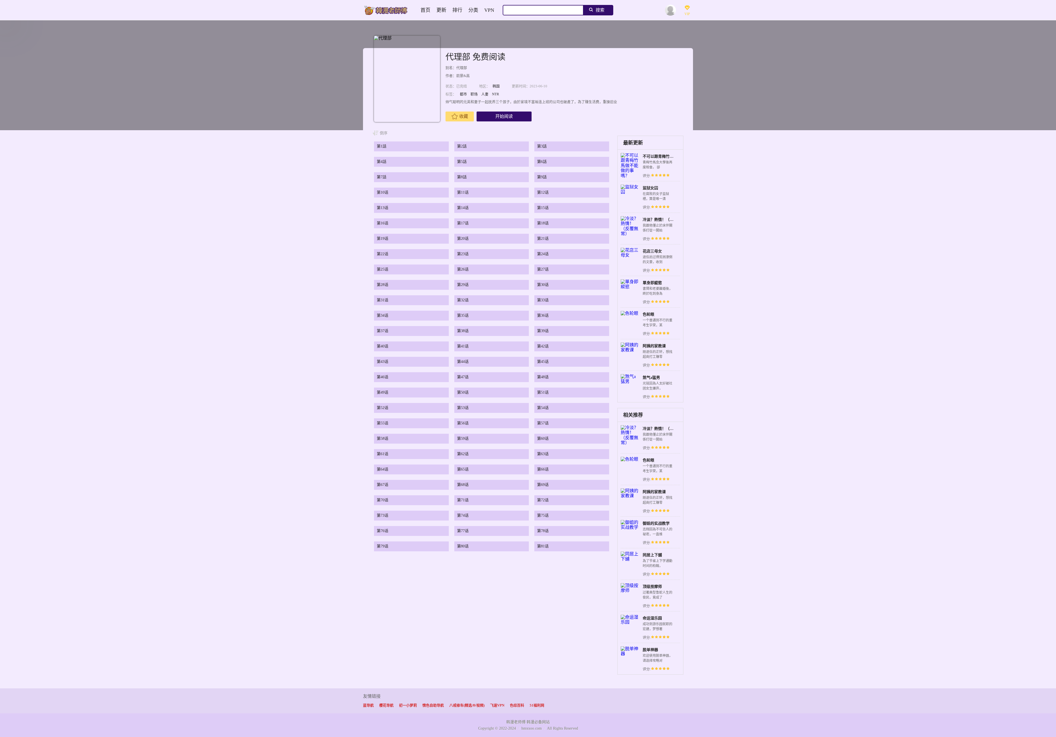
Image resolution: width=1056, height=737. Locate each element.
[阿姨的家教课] (630, 349)
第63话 (543, 454)
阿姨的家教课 (654, 346)
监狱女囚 (650, 188)
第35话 (463, 315)
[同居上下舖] (630, 559)
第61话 (382, 454)
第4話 (381, 162)
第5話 (462, 162)
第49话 (382, 392)
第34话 (382, 315)
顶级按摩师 (652, 587)
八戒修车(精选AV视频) (467, 705)
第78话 (543, 531)
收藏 (463, 116)
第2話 (462, 146)
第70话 (382, 500)
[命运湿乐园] (630, 622)
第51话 (543, 392)
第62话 (463, 454)
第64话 (382, 469)
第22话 (382, 254)
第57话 (543, 423)
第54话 (543, 408)
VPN (489, 10)
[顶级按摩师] (630, 590)
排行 (457, 10)
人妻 (484, 94)
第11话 (463, 192)
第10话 (382, 192)
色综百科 (517, 705)
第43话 (382, 362)
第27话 (543, 269)
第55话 (382, 423)
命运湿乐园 (652, 618)
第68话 (463, 485)
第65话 (463, 469)
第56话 (463, 423)
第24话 (543, 254)
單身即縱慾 (652, 283)
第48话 (543, 377)
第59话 (463, 438)
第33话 (543, 300)
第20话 (463, 239)
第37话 (382, 331)
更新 (441, 10)
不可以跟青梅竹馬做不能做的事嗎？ (673, 156)
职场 (474, 94)
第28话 (382, 285)
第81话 (543, 546)
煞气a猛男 (651, 378)
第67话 (382, 485)
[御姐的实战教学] (630, 527)
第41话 (463, 346)
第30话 (543, 285)
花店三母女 (652, 251)
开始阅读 (504, 116)
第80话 (463, 546)
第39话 (543, 331)
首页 (425, 10)
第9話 (542, 177)
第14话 (463, 208)
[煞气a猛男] (630, 381)
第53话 (463, 408)
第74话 (463, 515)
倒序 (383, 133)
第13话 (382, 208)
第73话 (382, 515)
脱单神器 (650, 650)
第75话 (543, 515)
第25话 (382, 269)
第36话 (543, 315)
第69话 (543, 485)
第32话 (463, 300)
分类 (473, 10)
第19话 (382, 239)
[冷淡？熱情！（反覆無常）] (630, 233)
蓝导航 (368, 705)
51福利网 (537, 705)
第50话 (463, 392)
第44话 (463, 362)
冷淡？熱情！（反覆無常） (666, 220)
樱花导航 (386, 705)
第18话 (543, 223)
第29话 (463, 285)
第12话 (543, 192)
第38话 (463, 331)
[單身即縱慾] (630, 286)
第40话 (382, 346)
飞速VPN (497, 705)
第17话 (463, 223)
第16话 (382, 223)
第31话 (382, 300)
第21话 (543, 239)
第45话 (543, 362)
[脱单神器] (630, 653)
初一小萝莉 (408, 705)
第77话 (463, 531)
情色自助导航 (433, 705)
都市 (463, 94)
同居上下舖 (652, 555)
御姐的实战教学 (656, 523)
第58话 (382, 438)
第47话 (463, 377)
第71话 (463, 500)
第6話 (542, 162)
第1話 (381, 146)
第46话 (382, 377)
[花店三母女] (630, 255)
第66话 (543, 469)
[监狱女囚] (630, 192)
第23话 (463, 254)
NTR (495, 94)
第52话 (382, 408)
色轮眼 (648, 314)
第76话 (382, 531)
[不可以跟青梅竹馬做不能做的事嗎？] (630, 175)
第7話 (381, 177)
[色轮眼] (629, 313)
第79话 (382, 546)
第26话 (463, 269)
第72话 (543, 500)
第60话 (543, 438)
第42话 (543, 346)
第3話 (542, 146)
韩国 (496, 86)
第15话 (543, 208)
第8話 (462, 177)
